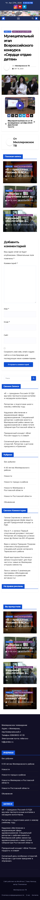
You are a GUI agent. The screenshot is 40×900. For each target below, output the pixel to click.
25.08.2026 (12, 651)
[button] (33, 18)
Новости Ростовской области (18, 496)
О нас (28, 895)
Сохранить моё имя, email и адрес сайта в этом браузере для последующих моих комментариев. (20, 355)
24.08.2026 (12, 677)
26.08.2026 (12, 626)
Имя (6, 309)
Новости (8, 31)
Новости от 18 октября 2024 (26, 122)
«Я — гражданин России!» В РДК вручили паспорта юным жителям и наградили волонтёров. (19, 395)
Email (7, 322)
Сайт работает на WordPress (14, 881)
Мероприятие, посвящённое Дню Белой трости (14, 124)
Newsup (33, 881)
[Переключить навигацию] (18, 18)
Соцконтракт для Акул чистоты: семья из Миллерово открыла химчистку (18, 562)
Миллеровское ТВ (22, 66)
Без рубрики (9, 462)
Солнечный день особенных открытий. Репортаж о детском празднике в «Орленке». (18, 443)
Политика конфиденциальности (13, 895)
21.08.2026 (12, 702)
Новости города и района (22, 31)
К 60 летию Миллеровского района (18, 764)
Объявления (9, 502)
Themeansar (22, 884)
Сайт (6, 335)
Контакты (35, 895)
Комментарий (11, 263)
